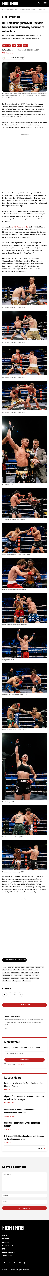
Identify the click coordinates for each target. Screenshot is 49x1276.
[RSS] (15, 1263)
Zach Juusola (26, 981)
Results (25, 45)
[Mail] (4, 1263)
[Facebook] (4, 994)
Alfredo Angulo (19, 967)
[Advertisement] (24, 161)
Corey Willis (6, 972)
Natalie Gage (24, 978)
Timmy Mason (17, 981)
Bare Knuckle (14, 17)
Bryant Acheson (7, 970)
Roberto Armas (34, 978)
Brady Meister (30, 967)
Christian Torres (32, 970)
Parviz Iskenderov (9, 50)
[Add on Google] (25, 1263)
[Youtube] (20, 1263)
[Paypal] (9, 1263)
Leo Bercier (6, 978)
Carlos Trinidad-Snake (20, 970)
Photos (19, 45)
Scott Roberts (7, 981)
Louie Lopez (14, 978)
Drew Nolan (24, 972)
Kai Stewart (36, 975)
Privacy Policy (20, 1064)
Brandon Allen (40, 967)
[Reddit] (15, 994)
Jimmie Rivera (18, 975)
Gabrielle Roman (7, 975)
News (13, 45)
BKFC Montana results (20, 227)
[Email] (5, 1028)
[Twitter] (10, 994)
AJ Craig (10, 967)
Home (4, 17)
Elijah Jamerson (34, 972)
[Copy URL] (20, 994)
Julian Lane (27, 975)
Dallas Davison (15, 972)
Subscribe (24, 1060)
